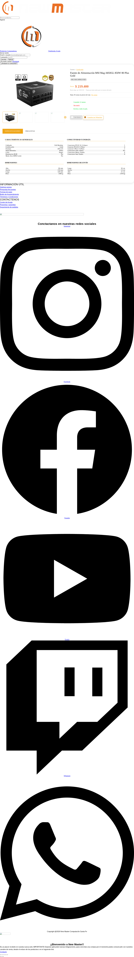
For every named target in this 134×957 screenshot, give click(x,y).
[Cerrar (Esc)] (7, 954)
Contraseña (3, 57)
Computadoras (12, 51)
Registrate (15, 61)
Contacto (3, 952)
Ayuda (58, 51)
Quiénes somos (6, 187)
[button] (67, 20)
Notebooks (52, 51)
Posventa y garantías (8, 205)
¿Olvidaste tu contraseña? (9, 63)
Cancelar (3, 59)
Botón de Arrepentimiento (9, 194)
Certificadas (79, 69)
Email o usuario (5, 55)
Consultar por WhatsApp (94, 117)
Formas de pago (6, 192)
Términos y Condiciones (9, 197)
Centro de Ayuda (6, 202)
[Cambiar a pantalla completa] (3, 954)
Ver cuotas (94, 95)
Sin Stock (77, 117)
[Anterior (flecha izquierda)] (1, 956)
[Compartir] (5, 954)
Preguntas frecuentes (8, 189)
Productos (3, 51)
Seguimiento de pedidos (9, 207)
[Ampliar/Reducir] (1, 954)
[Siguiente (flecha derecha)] (3, 956)
